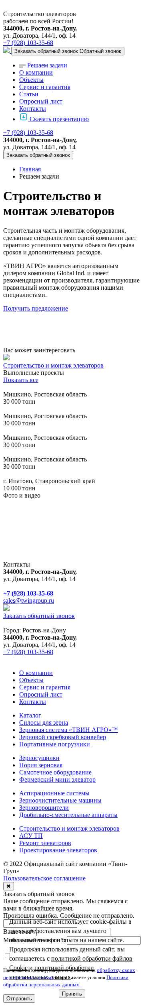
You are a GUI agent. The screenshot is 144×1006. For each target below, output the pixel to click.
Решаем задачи (47, 65)
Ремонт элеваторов (45, 842)
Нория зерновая (40, 765)
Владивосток (50, 651)
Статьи (28, 94)
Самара (42, 716)
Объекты (31, 79)
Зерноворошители (44, 807)
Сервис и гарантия (44, 86)
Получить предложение (35, 308)
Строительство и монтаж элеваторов (69, 828)
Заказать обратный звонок (38, 155)
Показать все (20, 379)
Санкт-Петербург (55, 725)
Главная (30, 169)
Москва (42, 706)
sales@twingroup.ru (28, 600)
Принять (72, 994)
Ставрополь (48, 743)
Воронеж (44, 660)
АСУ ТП (31, 835)
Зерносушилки (39, 757)
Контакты (32, 108)
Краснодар (46, 679)
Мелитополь (49, 697)
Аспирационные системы (54, 793)
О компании (36, 72)
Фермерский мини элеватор (57, 779)
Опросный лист (40, 101)
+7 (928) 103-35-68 (28, 42)
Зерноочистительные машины (60, 800)
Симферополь (51, 734)
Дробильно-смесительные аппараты (68, 814)
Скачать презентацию (59, 119)
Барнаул (43, 642)
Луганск (43, 688)
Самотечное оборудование (55, 772)
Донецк (42, 670)
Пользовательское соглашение (44, 878)
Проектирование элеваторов (58, 850)
